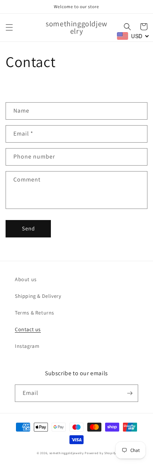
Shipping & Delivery (38, 296)
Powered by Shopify (100, 453)
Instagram (27, 346)
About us (26, 279)
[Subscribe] (129, 393)
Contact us (28, 329)
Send (28, 228)
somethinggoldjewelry (66, 453)
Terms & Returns (34, 312)
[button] (9, 27)
